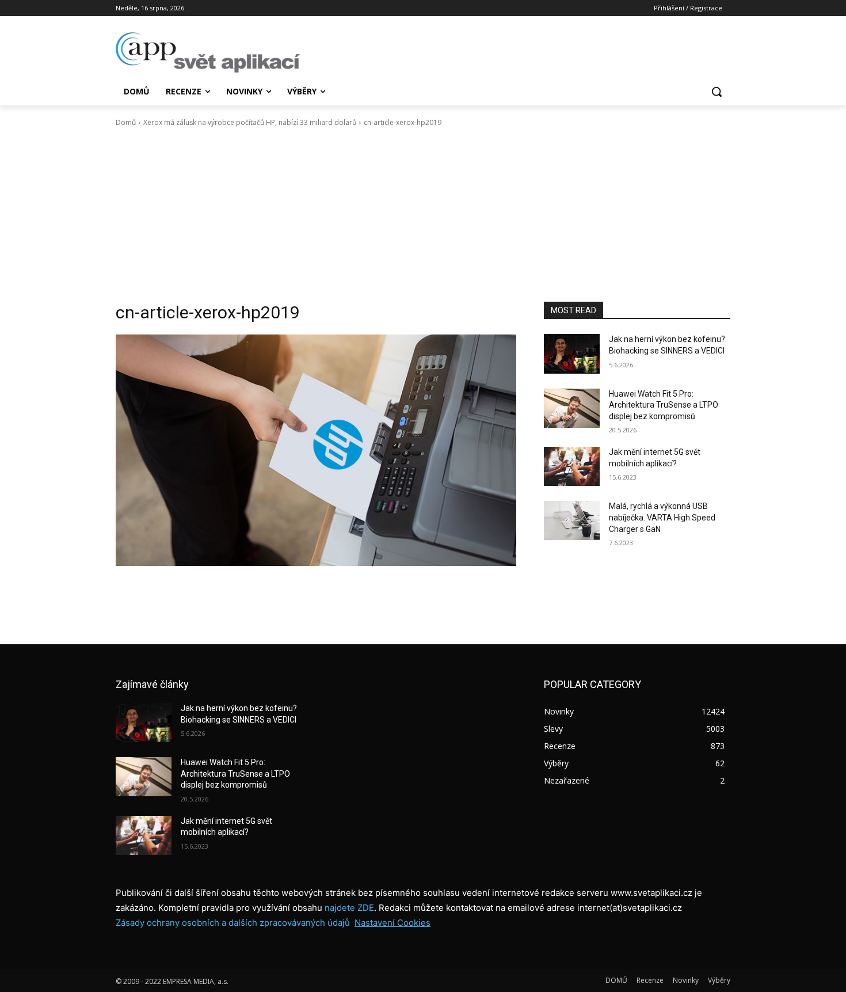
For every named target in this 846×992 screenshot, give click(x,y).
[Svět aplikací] (208, 52)
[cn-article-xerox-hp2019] (316, 450)
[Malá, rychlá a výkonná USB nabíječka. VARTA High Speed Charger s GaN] (572, 520)
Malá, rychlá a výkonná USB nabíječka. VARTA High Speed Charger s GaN (662, 517)
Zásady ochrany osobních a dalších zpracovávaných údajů (233, 922)
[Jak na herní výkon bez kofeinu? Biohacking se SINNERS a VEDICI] (572, 353)
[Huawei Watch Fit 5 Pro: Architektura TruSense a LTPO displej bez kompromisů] (572, 408)
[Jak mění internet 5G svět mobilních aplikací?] (572, 466)
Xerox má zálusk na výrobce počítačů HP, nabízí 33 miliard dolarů (249, 122)
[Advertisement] (423, 214)
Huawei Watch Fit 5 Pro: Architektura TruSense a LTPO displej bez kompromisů (663, 405)
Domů (126, 122)
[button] (716, 91)
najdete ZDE (349, 907)
